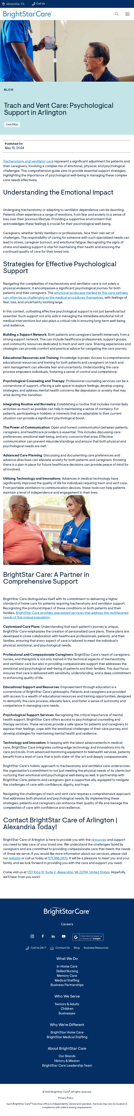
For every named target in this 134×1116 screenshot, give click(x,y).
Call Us (40, 3)
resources (98, 840)
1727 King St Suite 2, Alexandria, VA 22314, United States (68, 872)
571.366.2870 (58, 858)
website (15, 858)
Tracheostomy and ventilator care (28, 161)
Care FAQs (12, 125)
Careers (67, 924)
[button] (116, 13)
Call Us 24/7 (38, 948)
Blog (9, 89)
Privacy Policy (65, 1098)
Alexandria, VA (15, 4)
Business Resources (96, 948)
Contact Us (62, 948)
